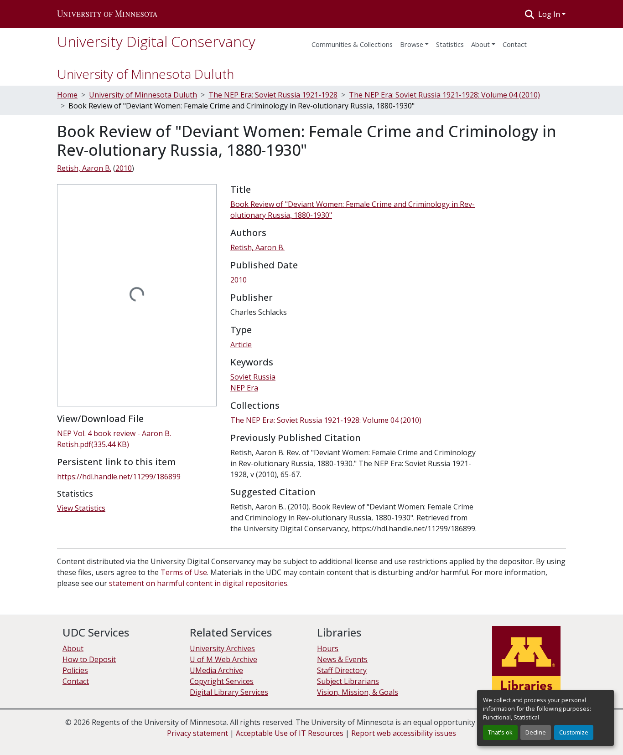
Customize (573, 732)
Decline (535, 732)
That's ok (500, 732)
